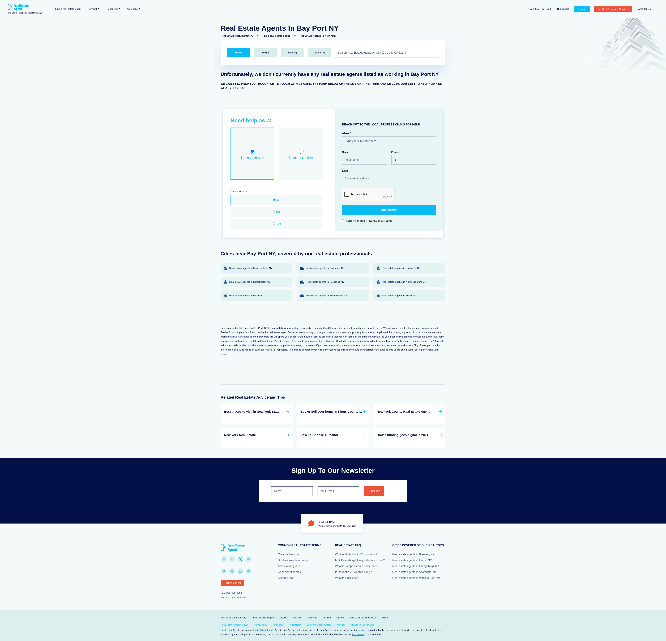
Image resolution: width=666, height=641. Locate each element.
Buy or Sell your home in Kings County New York (336, 411)
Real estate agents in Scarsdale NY (325, 268)
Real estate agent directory (233, 618)
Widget (385, 618)
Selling (265, 52)
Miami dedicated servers (362, 625)
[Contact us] (249, 571)
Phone (395, 152)
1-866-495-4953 (542, 8)
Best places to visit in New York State (251, 411)
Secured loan (286, 577)
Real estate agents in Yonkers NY (400, 295)
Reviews (297, 618)
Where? (346, 133)
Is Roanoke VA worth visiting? (353, 572)
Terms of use (279, 625)
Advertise (341, 625)
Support (564, 8)
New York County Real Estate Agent (403, 411)
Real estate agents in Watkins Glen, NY (416, 577)
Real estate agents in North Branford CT (404, 281)
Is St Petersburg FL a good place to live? (360, 560)
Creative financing (289, 554)
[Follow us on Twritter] (240, 559)
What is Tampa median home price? (357, 566)
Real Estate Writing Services (613, 9)
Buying (238, 52)
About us (283, 618)
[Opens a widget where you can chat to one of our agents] (653, 635)
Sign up (582, 9)
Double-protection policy (293, 560)
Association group (289, 566)
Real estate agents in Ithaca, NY (412, 560)
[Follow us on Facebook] (224, 559)
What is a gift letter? (347, 577)
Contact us (312, 618)
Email (345, 170)
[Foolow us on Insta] (249, 559)
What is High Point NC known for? (356, 554)
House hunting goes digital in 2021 (402, 435)
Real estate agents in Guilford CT (247, 295)
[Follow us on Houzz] (240, 571)
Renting (292, 52)
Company (132, 8)
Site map (326, 618)
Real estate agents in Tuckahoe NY (325, 281)
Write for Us (644, 8)
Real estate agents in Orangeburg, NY (415, 566)
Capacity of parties (289, 572)
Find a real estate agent (68, 8)
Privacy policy (260, 625)
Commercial (319, 52)
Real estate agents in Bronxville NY (401, 268)
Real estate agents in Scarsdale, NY (414, 572)
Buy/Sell (92, 8)
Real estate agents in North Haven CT (326, 295)
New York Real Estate (240, 435)
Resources (112, 8)
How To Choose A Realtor (319, 435)
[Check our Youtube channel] (232, 571)
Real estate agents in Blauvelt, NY (413, 554)
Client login (295, 625)
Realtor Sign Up (232, 582)
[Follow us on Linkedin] (232, 559)
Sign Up (340, 618)
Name (345, 152)
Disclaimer (358, 634)
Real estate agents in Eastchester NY (249, 281)
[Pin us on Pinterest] (224, 571)
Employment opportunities (318, 625)
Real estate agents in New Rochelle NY (250, 268)
